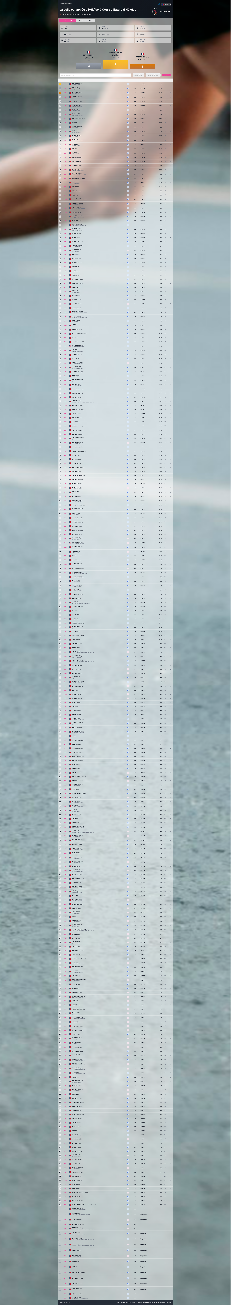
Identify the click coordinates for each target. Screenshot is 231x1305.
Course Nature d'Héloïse (68, 21)
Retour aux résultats (66, 3)
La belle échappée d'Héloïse (86, 21)
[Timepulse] (161, 11)
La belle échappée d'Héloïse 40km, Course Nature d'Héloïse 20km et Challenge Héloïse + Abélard (143, 1302)
